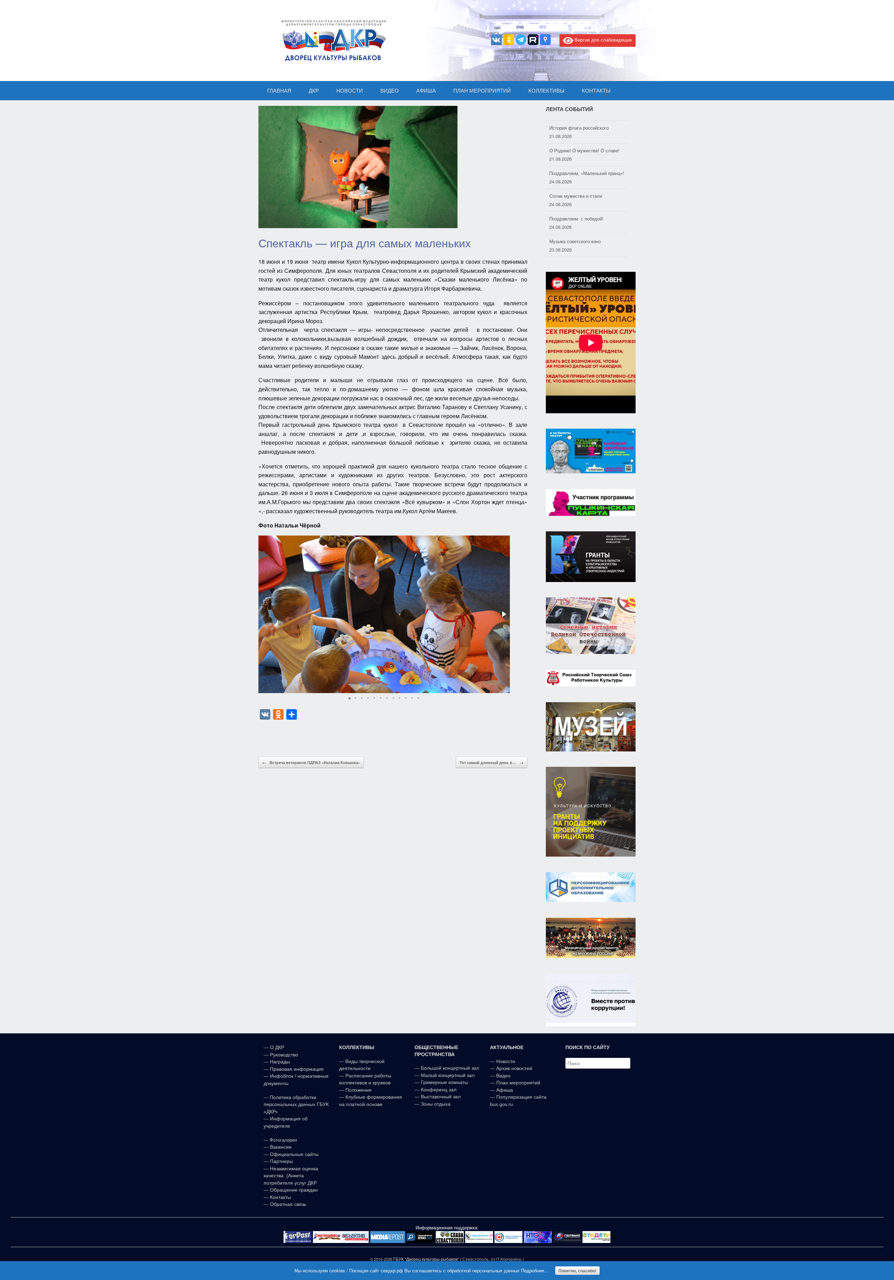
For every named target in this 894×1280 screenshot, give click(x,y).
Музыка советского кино (575, 236)
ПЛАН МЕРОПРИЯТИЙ (482, 91)
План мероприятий (518, 1082)
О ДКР (277, 1047)
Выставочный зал (441, 1096)
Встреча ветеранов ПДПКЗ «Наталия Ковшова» (311, 762)
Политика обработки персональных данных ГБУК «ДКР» (296, 1104)
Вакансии (281, 1147)
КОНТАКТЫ (596, 91)
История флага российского (579, 123)
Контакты (280, 1197)
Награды (280, 1061)
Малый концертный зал (448, 1075)
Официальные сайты (294, 1154)
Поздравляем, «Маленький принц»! (586, 168)
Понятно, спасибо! (577, 1270)
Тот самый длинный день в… (491, 762)
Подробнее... (534, 1270)
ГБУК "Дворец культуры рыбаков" (426, 1259)
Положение (358, 1090)
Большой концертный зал (450, 1068)
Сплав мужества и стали (575, 191)
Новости (505, 1061)
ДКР (314, 91)
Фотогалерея (283, 1140)
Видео (503, 1075)
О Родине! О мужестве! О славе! (584, 146)
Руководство (284, 1054)
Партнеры (281, 1161)
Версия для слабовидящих (602, 39)
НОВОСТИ (349, 91)
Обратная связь (287, 1204)
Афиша (504, 1090)
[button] (503, 614)
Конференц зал (438, 1089)
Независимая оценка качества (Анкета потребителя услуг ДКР (291, 1176)
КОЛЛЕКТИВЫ (546, 91)
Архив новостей (514, 1068)
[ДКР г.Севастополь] (331, 40)
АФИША (426, 91)
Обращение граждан (294, 1190)
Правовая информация (297, 1069)
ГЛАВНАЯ (279, 91)
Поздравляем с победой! (576, 214)
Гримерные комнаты (444, 1082)
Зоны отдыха (435, 1104)
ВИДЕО (389, 91)
